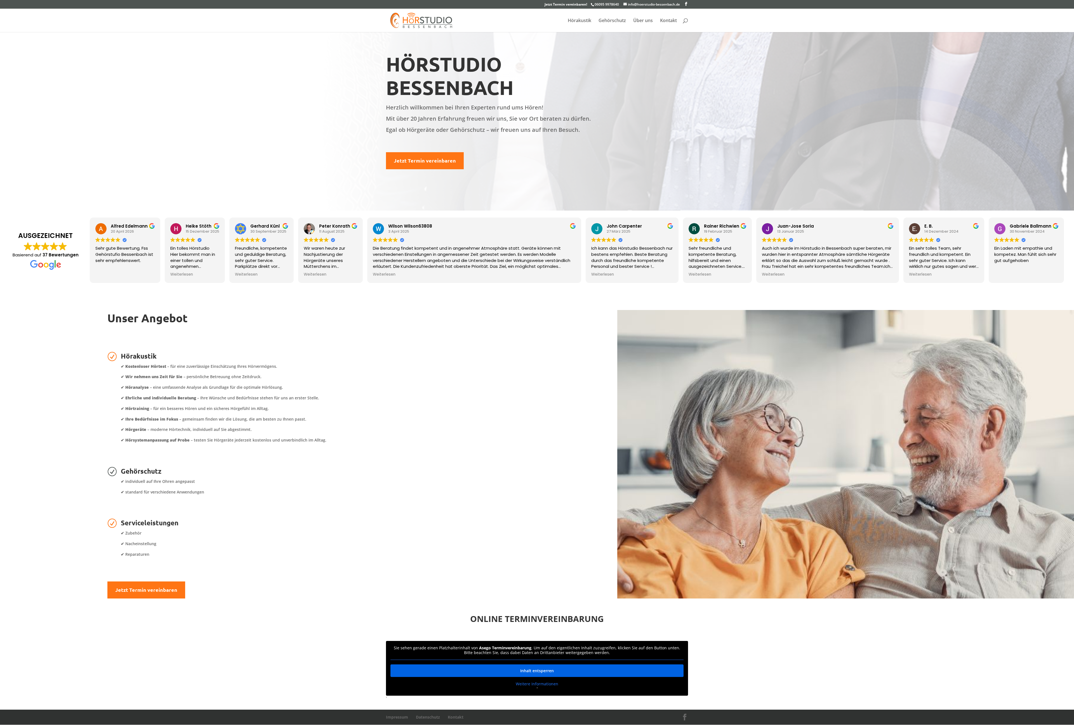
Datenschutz (428, 717)
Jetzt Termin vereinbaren (425, 160)
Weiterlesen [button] (181, 274)
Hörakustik (579, 20)
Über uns (643, 20)
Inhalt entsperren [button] (537, 670)
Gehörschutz (612, 20)
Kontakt (668, 20)
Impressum (397, 717)
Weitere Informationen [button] (537, 683)
